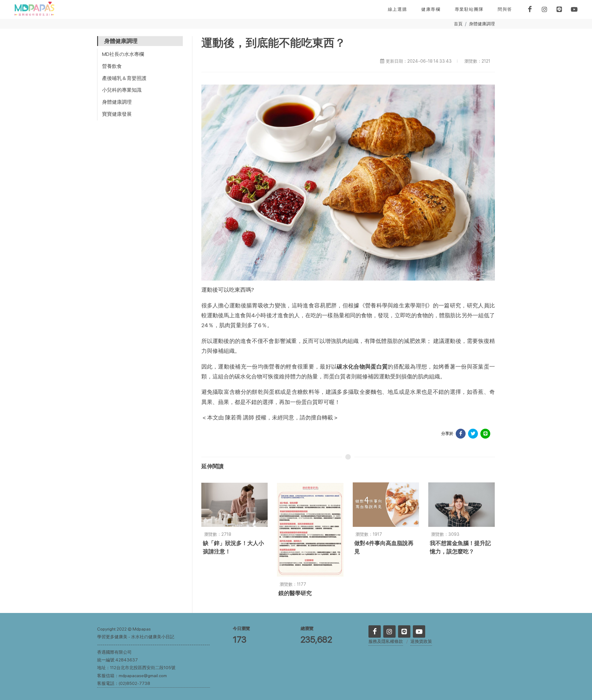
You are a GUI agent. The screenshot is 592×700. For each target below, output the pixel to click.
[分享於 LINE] (485, 434)
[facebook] (530, 9)
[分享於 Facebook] (461, 434)
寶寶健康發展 (117, 114)
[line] (559, 9)
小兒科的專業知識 (122, 90)
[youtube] (574, 9)
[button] (430, 9)
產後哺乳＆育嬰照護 (124, 78)
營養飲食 (112, 66)
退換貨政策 (421, 641)
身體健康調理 (482, 23)
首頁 (458, 23)
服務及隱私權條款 (385, 641)
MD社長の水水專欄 (123, 54)
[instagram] (544, 9)
